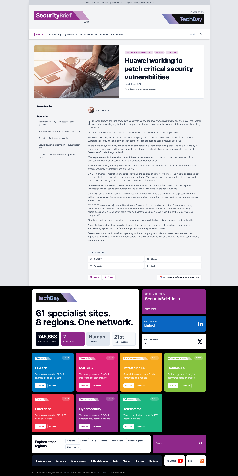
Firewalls (104, 34)
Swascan (172, 52)
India (94, 440)
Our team (140, 461)
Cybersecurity (70, 34)
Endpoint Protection (88, 34)
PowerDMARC (119, 472)
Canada (83, 440)
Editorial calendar (78, 461)
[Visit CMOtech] (91, 358)
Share (96, 277)
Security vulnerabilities (138, 52)
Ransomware (117, 34)
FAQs (115, 461)
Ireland (104, 440)
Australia (71, 440)
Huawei (159, 52)
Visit (39, 385)
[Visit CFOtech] (47, 358)
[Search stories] (200, 443)
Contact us (61, 461)
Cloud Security (54, 34)
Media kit (53, 385)
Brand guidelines (43, 461)
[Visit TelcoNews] (135, 399)
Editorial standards (99, 461)
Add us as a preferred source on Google (181, 277)
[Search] (200, 34)
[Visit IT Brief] (47, 399)
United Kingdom (135, 440)
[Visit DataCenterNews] (135, 358)
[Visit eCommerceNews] (180, 358)
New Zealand (117, 440)
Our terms (153, 461)
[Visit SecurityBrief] (91, 399)
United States (73, 447)
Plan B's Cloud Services (83, 472)
